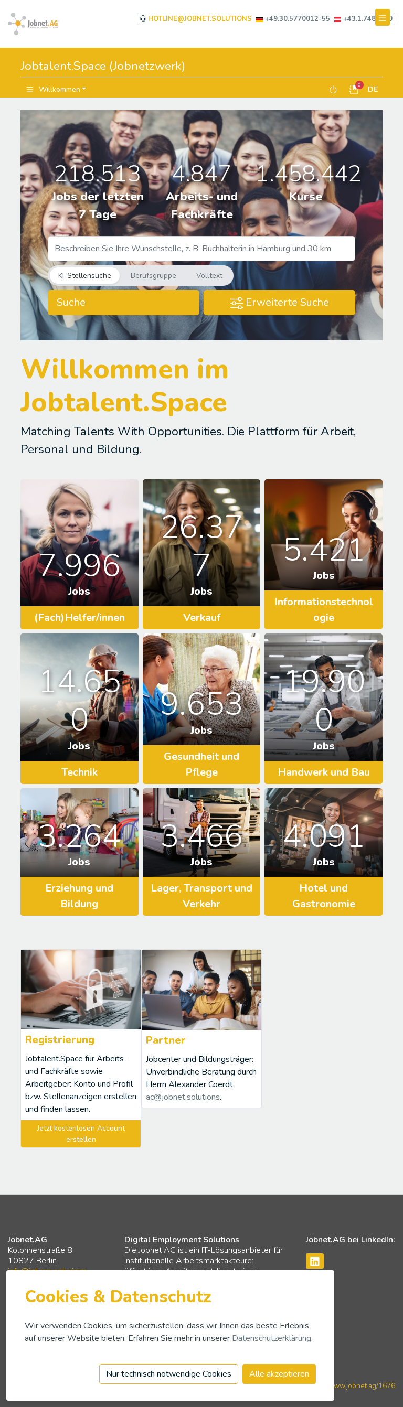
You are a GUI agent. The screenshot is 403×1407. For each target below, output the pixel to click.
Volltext (209, 276)
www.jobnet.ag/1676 (361, 1386)
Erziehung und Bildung (79, 896)
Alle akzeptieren (279, 1374)
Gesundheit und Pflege (201, 764)
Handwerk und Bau (324, 772)
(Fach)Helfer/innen (79, 617)
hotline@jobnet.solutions (200, 19)
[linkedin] (315, 1261)
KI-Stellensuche (84, 276)
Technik (79, 772)
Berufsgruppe (153, 276)
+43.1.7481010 (368, 19)
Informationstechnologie (323, 610)
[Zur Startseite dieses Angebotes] (33, 23)
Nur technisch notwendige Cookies (168, 1374)
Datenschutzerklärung (271, 1338)
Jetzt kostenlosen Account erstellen (81, 1133)
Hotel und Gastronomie (323, 896)
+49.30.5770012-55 (297, 19)
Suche (71, 302)
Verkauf (201, 617)
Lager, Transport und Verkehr (201, 896)
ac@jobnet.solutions (183, 1097)
